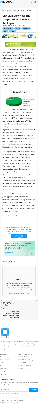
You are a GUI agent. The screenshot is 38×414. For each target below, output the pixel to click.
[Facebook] (1, 350)
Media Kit (3, 374)
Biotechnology (11, 10)
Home (4, 10)
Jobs (1, 366)
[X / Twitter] (4, 350)
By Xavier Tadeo (20, 26)
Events (18, 28)
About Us (3, 357)
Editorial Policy (23, 357)
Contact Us (4, 372)
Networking (26, 28)
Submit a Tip (22, 369)
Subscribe (19, 236)
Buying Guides (5, 360)
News (5, 31)
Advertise (3, 369)
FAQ (1, 363)
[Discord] (8, 350)
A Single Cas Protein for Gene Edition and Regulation (9, 305)
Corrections (22, 363)
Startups (12, 31)
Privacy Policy (4, 400)
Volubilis (7, 403)
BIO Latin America (15, 216)
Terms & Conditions (17, 400)
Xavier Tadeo (19, 279)
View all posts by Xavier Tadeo (19, 293)
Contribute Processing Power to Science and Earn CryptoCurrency (10, 314)
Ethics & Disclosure (24, 366)
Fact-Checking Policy (25, 360)
